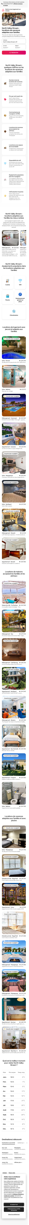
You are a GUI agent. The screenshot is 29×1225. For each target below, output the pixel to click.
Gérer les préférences (14, 1214)
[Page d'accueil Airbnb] (3, 10)
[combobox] (14, 42)
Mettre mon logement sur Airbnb (13, 10)
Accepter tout (14, 1204)
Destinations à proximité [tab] (8, 1143)
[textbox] (8, 48)
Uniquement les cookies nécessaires (14, 1209)
